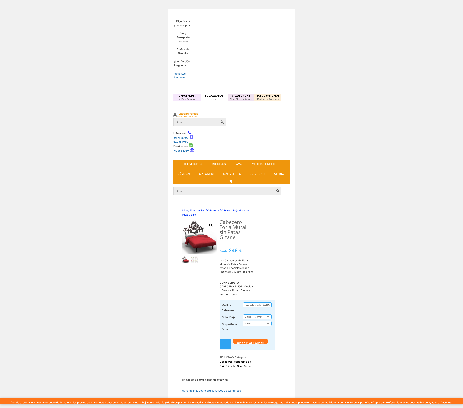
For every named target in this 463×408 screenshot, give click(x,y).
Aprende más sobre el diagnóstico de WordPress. (212, 390)
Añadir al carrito (250, 342)
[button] (211, 225)
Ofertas (279, 173)
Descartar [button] (446, 402)
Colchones (258, 173)
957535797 (181, 137)
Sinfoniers (206, 173)
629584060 (180, 141)
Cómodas (184, 173)
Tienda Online (197, 210)
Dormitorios (193, 163)
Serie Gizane (244, 365)
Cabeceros (218, 163)
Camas (238, 163)
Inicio (185, 210)
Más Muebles (232, 173)
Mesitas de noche (264, 163)
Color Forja (228, 317)
